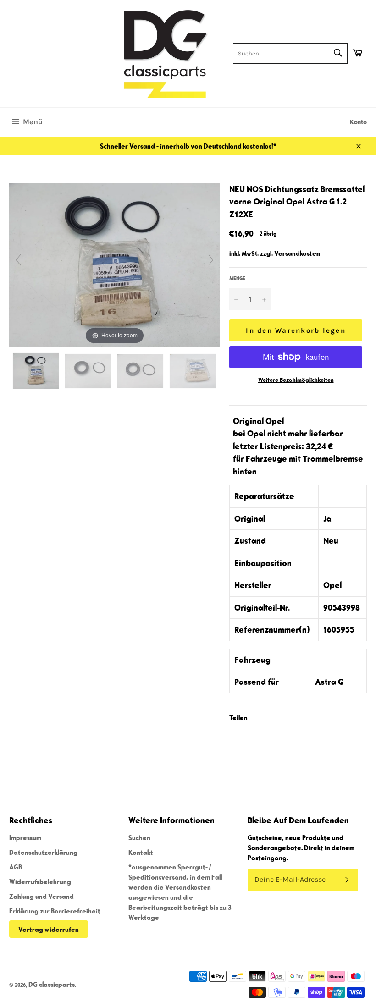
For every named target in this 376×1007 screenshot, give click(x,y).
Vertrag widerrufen (48, 929)
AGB (15, 866)
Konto (358, 122)
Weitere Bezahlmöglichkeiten (296, 380)
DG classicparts (51, 984)
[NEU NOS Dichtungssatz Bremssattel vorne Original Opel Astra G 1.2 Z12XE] (36, 371)
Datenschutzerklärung (43, 852)
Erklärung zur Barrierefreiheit (54, 910)
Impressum (25, 837)
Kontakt (140, 852)
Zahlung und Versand (41, 896)
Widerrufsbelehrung (40, 881)
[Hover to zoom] (114, 263)
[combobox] (290, 53)
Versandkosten (297, 253)
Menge (237, 278)
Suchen (139, 837)
